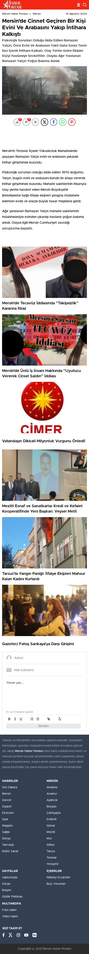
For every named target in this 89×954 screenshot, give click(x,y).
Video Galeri (10, 916)
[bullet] (38, 718)
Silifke (51, 844)
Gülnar (51, 825)
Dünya (6, 838)
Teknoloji (8, 844)
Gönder (43, 726)
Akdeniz (52, 787)
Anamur (52, 793)
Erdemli (52, 819)
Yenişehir (53, 864)
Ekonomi (8, 813)
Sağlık (6, 832)
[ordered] (32, 718)
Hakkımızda (9, 877)
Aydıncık (52, 800)
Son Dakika (9, 787)
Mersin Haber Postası (15, 14)
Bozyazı (52, 806)
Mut (49, 838)
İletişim (6, 890)
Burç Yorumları (56, 883)
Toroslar (52, 857)
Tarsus (51, 851)
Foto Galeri (9, 910)
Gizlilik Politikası (12, 896)
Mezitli (51, 832)
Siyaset (7, 806)
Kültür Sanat (10, 851)
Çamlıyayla (53, 813)
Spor (5, 819)
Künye (6, 883)
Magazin (7, 825)
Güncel (6, 800)
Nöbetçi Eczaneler (58, 877)
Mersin (37, 14)
